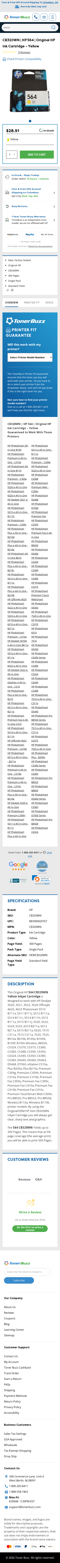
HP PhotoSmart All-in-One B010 (18, 555)
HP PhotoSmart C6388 (39, 476)
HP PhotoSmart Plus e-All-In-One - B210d (18, 533)
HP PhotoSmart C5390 (39, 568)
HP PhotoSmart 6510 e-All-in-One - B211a (18, 624)
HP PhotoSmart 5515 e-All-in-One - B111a (18, 578)
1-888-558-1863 (18, 1492)
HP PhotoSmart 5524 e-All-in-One (41, 468)
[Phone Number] (35, 17)
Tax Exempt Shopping (17, 1450)
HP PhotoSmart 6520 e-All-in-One (17, 493)
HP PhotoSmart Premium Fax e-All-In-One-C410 (18, 720)
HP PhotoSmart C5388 (39, 688)
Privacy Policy (12, 1407)
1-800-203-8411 (18, 1486)
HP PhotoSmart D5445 (39, 709)
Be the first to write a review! (30, 1229)
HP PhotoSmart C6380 (39, 576)
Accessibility (11, 1413)
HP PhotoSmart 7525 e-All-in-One (41, 747)
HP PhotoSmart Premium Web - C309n (40, 487)
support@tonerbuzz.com (25, 1507)
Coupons (9, 1318)
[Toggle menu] (52, 17)
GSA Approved (13, 1439)
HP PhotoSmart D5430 (39, 647)
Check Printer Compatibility (24, 59)
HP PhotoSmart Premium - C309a (17, 476)
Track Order (11, 1373)
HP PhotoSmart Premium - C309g (40, 460)
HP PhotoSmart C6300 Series (39, 655)
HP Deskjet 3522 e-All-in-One (18, 672)
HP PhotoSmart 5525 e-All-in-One (17, 614)
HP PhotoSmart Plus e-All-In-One (17, 834)
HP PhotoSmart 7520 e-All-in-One (41, 614)
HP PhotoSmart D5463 (39, 605)
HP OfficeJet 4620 (17, 599)
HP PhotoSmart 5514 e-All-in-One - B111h (18, 732)
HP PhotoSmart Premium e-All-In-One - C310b (17, 769)
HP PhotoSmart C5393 (39, 522)
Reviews (9, 1313)
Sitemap (9, 1335)
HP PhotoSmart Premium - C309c (17, 522)
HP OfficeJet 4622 (17, 740)
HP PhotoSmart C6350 (39, 560)
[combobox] (30, 27)
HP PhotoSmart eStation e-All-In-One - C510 (17, 682)
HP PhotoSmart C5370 (39, 622)
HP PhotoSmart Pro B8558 (41, 821)
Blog (7, 1324)
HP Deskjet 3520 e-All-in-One (18, 805)
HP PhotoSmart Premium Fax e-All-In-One (41, 533)
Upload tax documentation (40, 246)
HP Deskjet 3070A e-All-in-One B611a (18, 643)
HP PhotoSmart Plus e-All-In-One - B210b (18, 591)
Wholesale (10, 1445)
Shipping (9, 1390)
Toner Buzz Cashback (17, 1367)
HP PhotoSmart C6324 (39, 830)
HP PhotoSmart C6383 (39, 771)
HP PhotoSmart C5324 (39, 672)
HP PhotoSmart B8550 (39, 543)
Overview (11, 302)
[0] (44, 17)
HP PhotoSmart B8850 (39, 788)
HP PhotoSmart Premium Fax (39, 514)
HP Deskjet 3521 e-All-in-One (18, 501)
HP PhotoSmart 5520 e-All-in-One (17, 485)
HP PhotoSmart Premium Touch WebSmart (40, 595)
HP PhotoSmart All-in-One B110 (18, 468)
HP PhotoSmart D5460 (39, 551)
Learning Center (14, 1329)
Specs (49, 302)
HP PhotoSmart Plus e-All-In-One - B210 (18, 695)
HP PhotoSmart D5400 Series (39, 796)
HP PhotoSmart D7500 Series (39, 813)
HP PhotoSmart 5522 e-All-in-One (17, 605)
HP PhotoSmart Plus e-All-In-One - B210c (18, 566)
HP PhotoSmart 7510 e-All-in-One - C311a (41, 699)
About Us (10, 1307)
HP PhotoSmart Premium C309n (16, 813)
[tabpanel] (30, 91)
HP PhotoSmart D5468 (39, 497)
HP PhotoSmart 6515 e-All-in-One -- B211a (18, 757)
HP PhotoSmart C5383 (39, 805)
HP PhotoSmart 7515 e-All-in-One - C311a (41, 728)
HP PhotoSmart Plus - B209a (39, 755)
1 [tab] (30, 121)
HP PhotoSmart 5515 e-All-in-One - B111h (18, 512)
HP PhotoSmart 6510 (39, 630)
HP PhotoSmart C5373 (39, 584)
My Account (11, 1362)
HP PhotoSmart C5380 (39, 663)
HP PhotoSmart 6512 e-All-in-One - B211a (18, 707)
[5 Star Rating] (18, 866)
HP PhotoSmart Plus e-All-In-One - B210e (18, 545)
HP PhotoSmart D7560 (39, 506)
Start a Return (13, 1379)
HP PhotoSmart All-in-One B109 (18, 447)
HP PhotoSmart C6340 (39, 680)
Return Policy (12, 1401)
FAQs (7, 1384)
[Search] (53, 27)
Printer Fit (32, 302)
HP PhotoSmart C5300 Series (39, 763)
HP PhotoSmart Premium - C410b (17, 747)
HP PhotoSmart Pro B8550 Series (41, 717)
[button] (42, 880)
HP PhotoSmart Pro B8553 (41, 780)
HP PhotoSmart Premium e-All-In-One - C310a (17, 458)
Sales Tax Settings (15, 1434)
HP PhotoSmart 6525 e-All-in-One (17, 663)
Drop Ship (10, 1456)
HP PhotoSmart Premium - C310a (17, 634)
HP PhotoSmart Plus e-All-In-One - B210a (18, 794)
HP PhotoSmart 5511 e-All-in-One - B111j (18, 823)
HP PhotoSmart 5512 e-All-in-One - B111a (41, 450)
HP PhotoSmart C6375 (39, 738)
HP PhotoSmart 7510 (39, 638)
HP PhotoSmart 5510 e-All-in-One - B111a (18, 653)
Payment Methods (15, 1396)
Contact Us (11, 1356)
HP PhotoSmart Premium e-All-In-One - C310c (17, 782)
